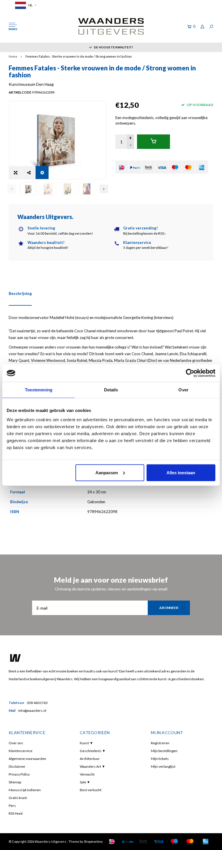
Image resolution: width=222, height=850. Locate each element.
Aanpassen (106, 472)
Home (13, 56)
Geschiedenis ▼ (93, 751)
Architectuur (90, 758)
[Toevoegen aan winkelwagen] (153, 141)
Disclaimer (17, 766)
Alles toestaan (180, 472)
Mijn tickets (160, 758)
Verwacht (87, 774)
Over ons (16, 743)
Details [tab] (111, 389)
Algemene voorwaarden (27, 758)
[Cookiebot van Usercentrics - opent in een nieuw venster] (190, 373)
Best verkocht (90, 790)
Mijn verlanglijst (163, 766)
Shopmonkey (93, 841)
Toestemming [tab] (38, 389)
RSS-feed (16, 813)
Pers (12, 805)
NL (30, 5)
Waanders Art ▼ (92, 766)
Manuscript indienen (25, 790)
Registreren (160, 743)
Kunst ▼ (86, 743)
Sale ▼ (85, 782)
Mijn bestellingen (164, 751)
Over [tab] (183, 389)
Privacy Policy (19, 774)
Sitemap (15, 782)
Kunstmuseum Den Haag (31, 84)
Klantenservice (20, 751)
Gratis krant (18, 798)
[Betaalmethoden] (121, 167)
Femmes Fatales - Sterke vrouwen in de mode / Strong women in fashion (78, 56)
